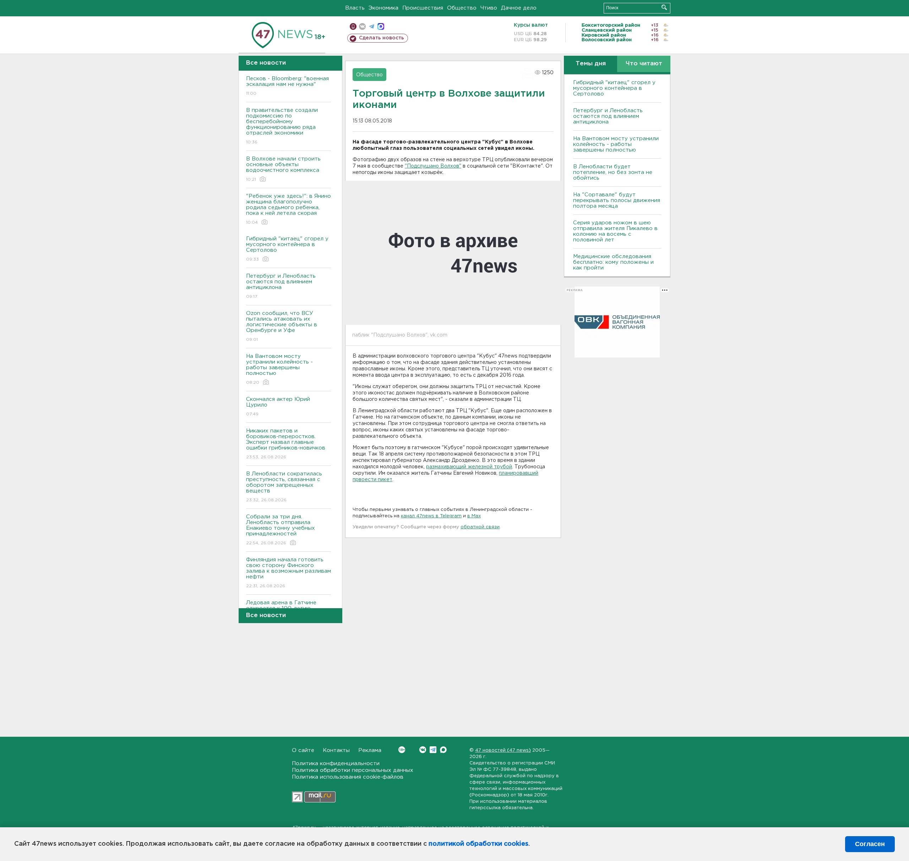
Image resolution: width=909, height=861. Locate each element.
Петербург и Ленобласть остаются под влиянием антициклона (281, 286)
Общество (462, 8)
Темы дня (591, 63)
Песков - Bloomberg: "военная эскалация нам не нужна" (287, 86)
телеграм (371, 26)
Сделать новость (381, 38)
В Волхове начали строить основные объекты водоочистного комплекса (283, 169)
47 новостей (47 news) (503, 750)
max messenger (380, 26)
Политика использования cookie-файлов (347, 777)
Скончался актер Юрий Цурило (278, 406)
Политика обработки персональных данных (352, 770)
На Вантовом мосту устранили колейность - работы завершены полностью (279, 369)
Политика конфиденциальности (336, 763)
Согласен (870, 844)
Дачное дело (519, 8)
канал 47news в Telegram (431, 516)
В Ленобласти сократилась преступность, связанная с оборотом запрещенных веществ (284, 487)
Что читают (644, 63)
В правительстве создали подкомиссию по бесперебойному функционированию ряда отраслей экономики (282, 126)
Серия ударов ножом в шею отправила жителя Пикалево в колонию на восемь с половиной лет (615, 231)
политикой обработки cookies (478, 844)
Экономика (383, 8)
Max (443, 749)
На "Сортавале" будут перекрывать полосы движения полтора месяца (616, 200)
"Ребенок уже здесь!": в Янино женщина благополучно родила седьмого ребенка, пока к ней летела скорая (288, 209)
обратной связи (480, 527)
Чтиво (488, 8)
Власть (355, 8)
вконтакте (362, 26)
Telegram (433, 749)
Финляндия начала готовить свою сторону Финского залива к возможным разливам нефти (288, 572)
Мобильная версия (353, 26)
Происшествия (422, 8)
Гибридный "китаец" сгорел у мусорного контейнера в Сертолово (287, 248)
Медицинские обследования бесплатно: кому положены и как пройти (613, 262)
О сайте (303, 750)
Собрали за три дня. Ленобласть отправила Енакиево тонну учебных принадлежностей (280, 529)
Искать (664, 7)
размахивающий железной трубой (469, 467)
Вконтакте (422, 749)
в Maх (474, 516)
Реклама (369, 750)
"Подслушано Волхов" (433, 166)
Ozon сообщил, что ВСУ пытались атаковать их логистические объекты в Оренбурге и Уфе (281, 326)
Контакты (336, 750)
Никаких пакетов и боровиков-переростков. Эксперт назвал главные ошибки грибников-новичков (285, 444)
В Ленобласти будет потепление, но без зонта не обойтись (612, 172)
